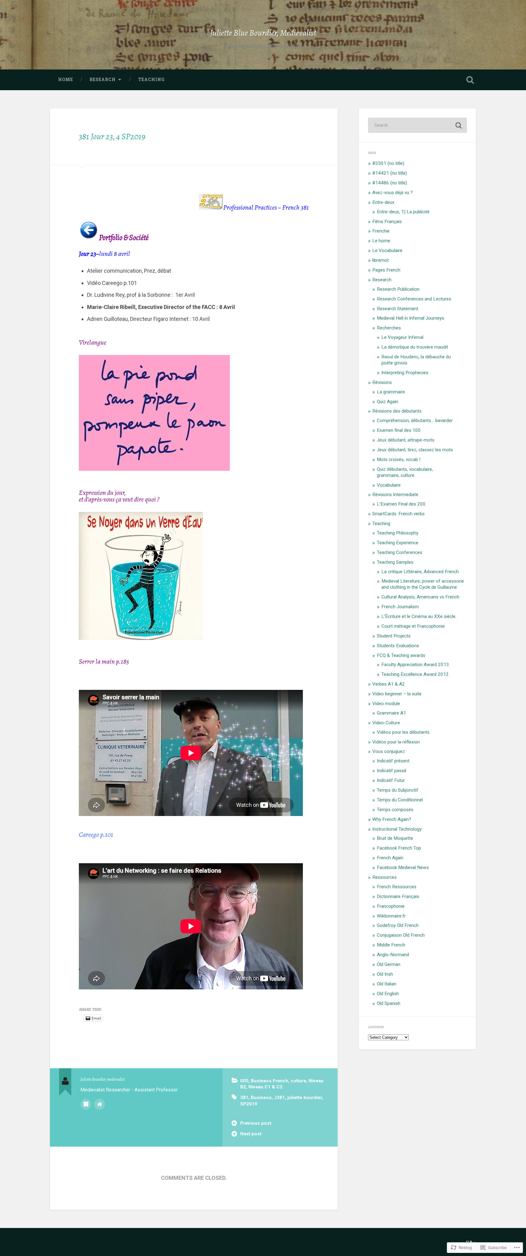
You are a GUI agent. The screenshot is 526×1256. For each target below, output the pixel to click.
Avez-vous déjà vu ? (392, 192)
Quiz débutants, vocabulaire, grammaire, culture (405, 472)
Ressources (384, 877)
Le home (381, 240)
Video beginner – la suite (397, 694)
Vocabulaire (389, 485)
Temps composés (395, 809)
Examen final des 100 (399, 430)
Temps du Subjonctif (397, 790)
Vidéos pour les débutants (403, 732)
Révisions (382, 382)
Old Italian (386, 984)
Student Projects (394, 636)
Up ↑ (471, 1242)
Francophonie (391, 906)
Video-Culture (386, 723)
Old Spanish (388, 1003)
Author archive (85, 1104)
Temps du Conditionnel (400, 800)
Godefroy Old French (398, 925)
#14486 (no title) (389, 183)
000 (244, 1081)
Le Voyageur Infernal (402, 337)
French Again (390, 857)
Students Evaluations (398, 645)
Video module (386, 703)
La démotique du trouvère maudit (414, 347)
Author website (99, 1104)
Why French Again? (391, 819)
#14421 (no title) (389, 173)
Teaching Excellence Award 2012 (415, 674)
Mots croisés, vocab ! (398, 459)
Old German (388, 964)
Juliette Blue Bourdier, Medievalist (263, 33)
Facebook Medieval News (403, 867)
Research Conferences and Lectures (414, 299)
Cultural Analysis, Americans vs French (420, 597)
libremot (380, 260)
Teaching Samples (395, 562)
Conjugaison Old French (401, 935)
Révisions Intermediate (395, 494)
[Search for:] (417, 125)
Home (65, 79)
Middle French (391, 945)
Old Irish (385, 974)
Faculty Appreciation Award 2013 (415, 664)
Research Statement (397, 308)
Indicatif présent (393, 761)
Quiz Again (387, 401)
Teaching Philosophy (397, 533)
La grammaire (391, 392)
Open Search (470, 79)
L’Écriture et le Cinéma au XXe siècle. (418, 616)
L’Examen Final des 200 (401, 504)
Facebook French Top (399, 848)
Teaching (151, 79)
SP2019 (248, 1104)
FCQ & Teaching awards (401, 655)
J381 (279, 1097)
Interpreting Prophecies (404, 372)
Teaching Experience (397, 542)
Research (102, 79)
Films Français (387, 221)
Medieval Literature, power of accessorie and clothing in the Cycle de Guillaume (422, 584)
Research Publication (398, 289)
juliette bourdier (304, 1097)
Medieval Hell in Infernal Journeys (410, 318)
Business (261, 1097)
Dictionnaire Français (398, 896)
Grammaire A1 (391, 713)
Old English (388, 993)
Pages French (386, 270)
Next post (250, 1134)
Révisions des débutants (397, 411)
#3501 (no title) (388, 163)
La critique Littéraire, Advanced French (420, 571)
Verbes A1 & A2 (388, 684)
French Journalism (400, 606)
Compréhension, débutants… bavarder (415, 420)
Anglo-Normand (393, 954)
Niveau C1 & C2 (265, 1087)
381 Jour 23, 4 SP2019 (112, 136)
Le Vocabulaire (387, 250)
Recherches (389, 328)
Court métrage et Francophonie (413, 626)
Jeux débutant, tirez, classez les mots (415, 449)
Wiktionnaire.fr (391, 916)
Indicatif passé (391, 770)
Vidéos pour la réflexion (396, 742)
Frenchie (381, 231)
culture (298, 1081)
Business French (269, 1081)
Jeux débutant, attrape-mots (405, 440)
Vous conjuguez (388, 751)
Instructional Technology (397, 829)
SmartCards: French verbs (398, 513)
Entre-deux (383, 202)
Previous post (255, 1123)
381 (244, 1097)
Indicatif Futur (391, 780)
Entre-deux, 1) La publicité (403, 212)
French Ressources (396, 886)
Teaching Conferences (399, 552)
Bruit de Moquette (395, 838)
